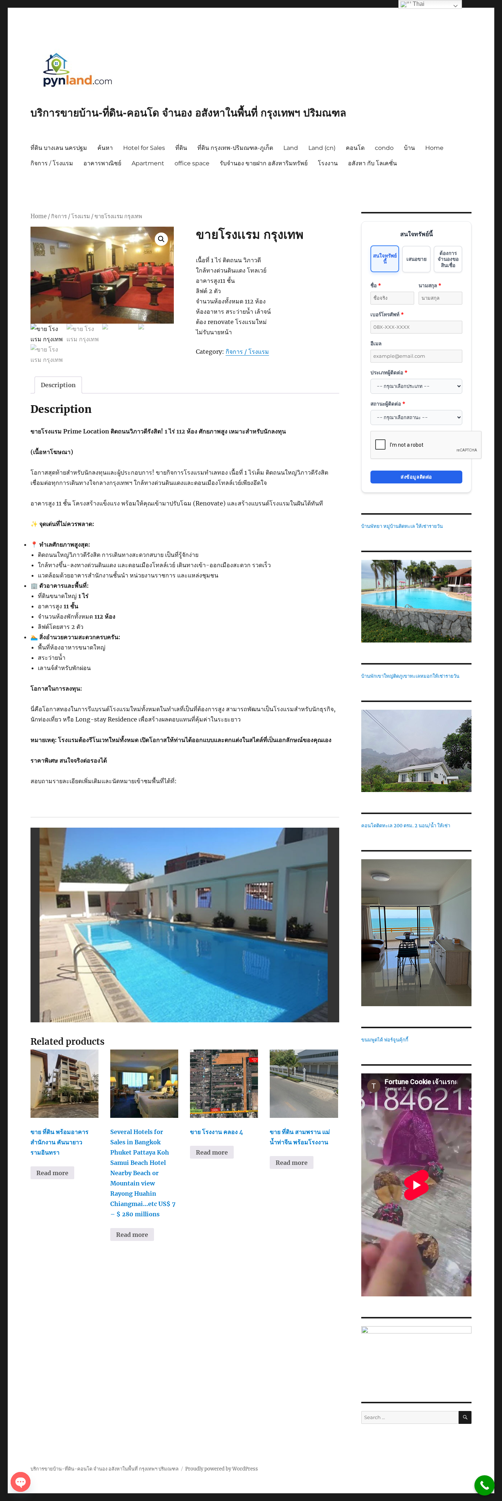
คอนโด (355, 147)
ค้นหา (105, 147)
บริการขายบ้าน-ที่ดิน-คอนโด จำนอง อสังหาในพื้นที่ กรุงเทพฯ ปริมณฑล (188, 113)
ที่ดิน (181, 147)
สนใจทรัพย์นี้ (385, 258)
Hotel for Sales (144, 147)
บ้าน (409, 147)
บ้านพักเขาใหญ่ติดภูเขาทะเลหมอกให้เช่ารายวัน (410, 676)
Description (58, 385)
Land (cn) (322, 147)
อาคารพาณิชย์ (102, 163)
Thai (417, 4)
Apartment (148, 163)
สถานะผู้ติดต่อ (387, 403)
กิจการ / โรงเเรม (52, 163)
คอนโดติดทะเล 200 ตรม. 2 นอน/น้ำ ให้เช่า (405, 826)
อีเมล (375, 343)
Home (434, 147)
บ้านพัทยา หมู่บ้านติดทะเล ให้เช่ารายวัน (402, 526)
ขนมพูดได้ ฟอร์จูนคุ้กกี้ (384, 1040)
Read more (52, 1173)
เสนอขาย (416, 258)
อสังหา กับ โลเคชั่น (372, 163)
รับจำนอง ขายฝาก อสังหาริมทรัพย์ (264, 163)
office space (192, 163)
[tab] (58, 385)
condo (384, 147)
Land (290, 147)
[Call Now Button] (484, 1485)
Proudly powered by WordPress (221, 1469)
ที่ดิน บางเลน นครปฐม (59, 147)
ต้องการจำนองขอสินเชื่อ (448, 259)
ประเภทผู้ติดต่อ (388, 372)
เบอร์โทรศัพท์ (387, 314)
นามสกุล (430, 285)
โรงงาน (328, 163)
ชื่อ (375, 285)
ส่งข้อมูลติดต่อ (416, 477)
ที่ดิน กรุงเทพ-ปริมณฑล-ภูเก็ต (235, 147)
